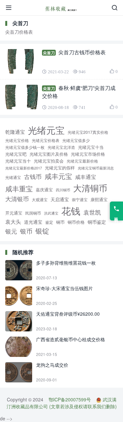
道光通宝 (33, 222)
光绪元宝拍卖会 (49, 161)
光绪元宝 (46, 129)
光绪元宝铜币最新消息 (96, 167)
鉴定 (49, 222)
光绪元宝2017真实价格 (88, 132)
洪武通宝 (51, 213)
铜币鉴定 (97, 222)
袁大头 (13, 221)
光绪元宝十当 (91, 147)
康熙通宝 (99, 199)
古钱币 (33, 176)
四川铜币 (63, 189)
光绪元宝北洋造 (61, 147)
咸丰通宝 (85, 177)
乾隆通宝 (15, 131)
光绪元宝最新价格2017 (23, 167)
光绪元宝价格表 (45, 140)
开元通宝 (13, 213)
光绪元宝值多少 (76, 140)
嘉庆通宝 (44, 190)
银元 (11, 231)
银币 (26, 230)
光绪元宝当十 (18, 161)
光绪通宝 (13, 177)
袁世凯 (92, 212)
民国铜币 (33, 213)
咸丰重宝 (19, 188)
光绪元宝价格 (17, 140)
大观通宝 (40, 199)
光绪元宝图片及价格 (49, 154)
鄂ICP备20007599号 (70, 399)
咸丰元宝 (58, 176)
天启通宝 (60, 199)
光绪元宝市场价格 (88, 154)
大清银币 (17, 198)
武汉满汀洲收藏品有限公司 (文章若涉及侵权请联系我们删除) (62, 403)
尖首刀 (49, 53)
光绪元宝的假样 (60, 168)
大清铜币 (90, 188)
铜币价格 (76, 222)
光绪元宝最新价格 (82, 161)
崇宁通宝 (80, 199)
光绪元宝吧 (16, 154)
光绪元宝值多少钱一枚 (25, 147)
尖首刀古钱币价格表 (82, 52)
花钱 (70, 210)
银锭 (42, 231)
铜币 (60, 222)
